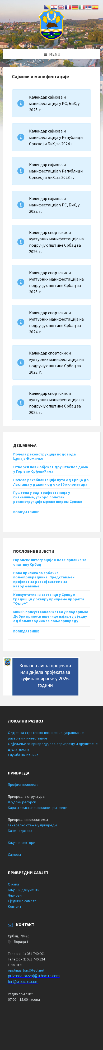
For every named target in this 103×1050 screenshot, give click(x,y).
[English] (61, 6)
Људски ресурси (22, 802)
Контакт (14, 906)
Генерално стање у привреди (32, 825)
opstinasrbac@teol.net (26, 970)
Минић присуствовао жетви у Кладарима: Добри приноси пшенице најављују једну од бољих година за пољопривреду (50, 616)
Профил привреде (23, 784)
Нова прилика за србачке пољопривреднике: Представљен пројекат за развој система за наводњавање (43, 579)
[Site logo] (51, 38)
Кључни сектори (21, 842)
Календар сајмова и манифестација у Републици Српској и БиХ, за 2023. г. (56, 171)
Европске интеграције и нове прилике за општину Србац (49, 562)
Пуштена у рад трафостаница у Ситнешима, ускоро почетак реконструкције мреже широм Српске (47, 497)
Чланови (15, 895)
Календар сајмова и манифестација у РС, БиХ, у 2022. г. (54, 205)
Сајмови (14, 854)
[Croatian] (54, 6)
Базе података (20, 830)
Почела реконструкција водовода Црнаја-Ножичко (44, 456)
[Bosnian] (47, 6)
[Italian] (81, 6)
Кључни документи (24, 889)
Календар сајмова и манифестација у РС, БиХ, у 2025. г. (54, 103)
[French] (68, 6)
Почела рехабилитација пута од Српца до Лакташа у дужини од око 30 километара (51, 482)
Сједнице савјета (22, 900)
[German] (75, 6)
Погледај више (26, 512)
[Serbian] (88, 6)
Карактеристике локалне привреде (37, 807)
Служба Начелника (23, 754)
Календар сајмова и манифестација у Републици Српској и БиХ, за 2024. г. (56, 137)
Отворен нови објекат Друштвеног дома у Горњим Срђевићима (50, 469)
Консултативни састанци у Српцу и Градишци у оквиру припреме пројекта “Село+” (48, 599)
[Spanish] (95, 6)
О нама (13, 884)
